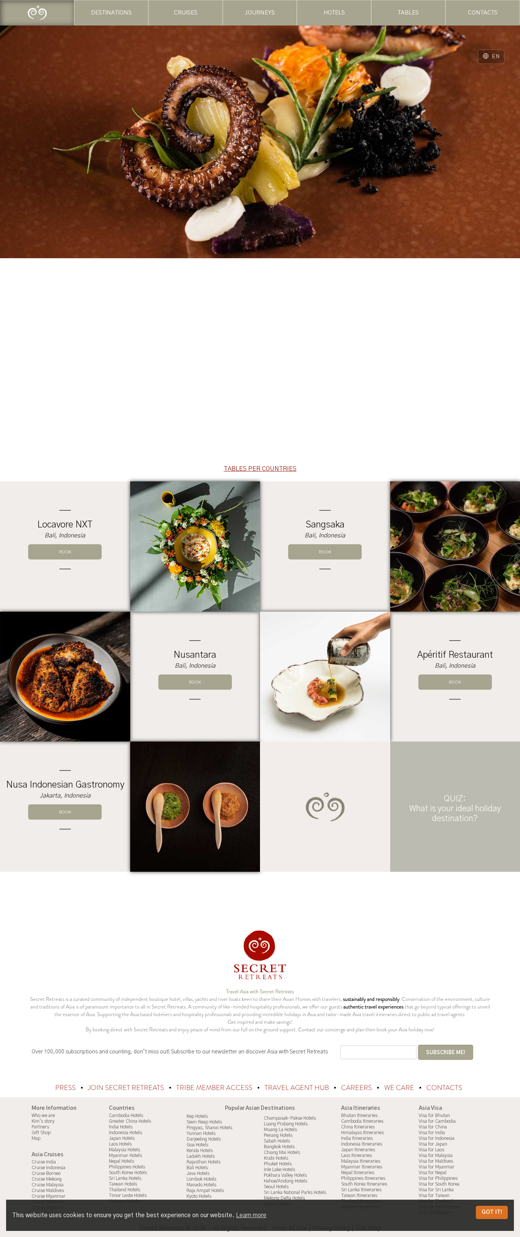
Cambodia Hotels (126, 1115)
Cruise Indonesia (48, 1167)
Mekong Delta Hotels (284, 1198)
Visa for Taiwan (434, 1195)
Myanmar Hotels (125, 1155)
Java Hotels (198, 1173)
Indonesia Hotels (125, 1132)
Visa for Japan (433, 1144)
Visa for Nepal (433, 1172)
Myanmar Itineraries (361, 1167)
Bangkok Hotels (279, 1146)
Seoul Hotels (276, 1186)
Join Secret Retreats (127, 1088)
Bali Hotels (197, 1167)
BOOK (65, 552)
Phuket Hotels (278, 1164)
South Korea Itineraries (364, 1184)
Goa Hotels (197, 1145)
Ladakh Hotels (201, 1156)
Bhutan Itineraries (359, 1115)
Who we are (43, 1115)
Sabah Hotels (277, 1141)
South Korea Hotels (128, 1172)
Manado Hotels (201, 1185)
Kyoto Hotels (199, 1196)
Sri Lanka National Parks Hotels (295, 1192)
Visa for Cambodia (437, 1121)
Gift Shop (41, 1132)
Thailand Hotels (124, 1189)
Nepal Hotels (121, 1161)
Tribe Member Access (215, 1088)
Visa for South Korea (439, 1184)
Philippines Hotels (127, 1167)
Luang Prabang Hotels (286, 1124)
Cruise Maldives (48, 1190)
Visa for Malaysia (436, 1155)
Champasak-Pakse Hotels (290, 1118)
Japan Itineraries (358, 1150)
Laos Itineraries (356, 1155)
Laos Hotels (120, 1144)
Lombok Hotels (201, 1179)
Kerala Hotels (200, 1150)
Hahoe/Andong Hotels (285, 1181)
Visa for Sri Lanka (436, 1189)
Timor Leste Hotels (128, 1195)
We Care (400, 1088)
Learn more (251, 1215)
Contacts (444, 1088)
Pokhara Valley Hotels (285, 1175)
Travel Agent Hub (297, 1088)
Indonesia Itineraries (361, 1144)
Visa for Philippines (438, 1178)
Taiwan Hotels (123, 1184)
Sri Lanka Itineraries (361, 1189)
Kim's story (43, 1121)
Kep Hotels (197, 1116)
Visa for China (433, 1127)
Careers (357, 1088)
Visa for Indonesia (437, 1138)
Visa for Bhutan (434, 1115)
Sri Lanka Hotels (125, 1178)
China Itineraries (358, 1127)
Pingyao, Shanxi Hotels (209, 1127)
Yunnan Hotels (201, 1133)
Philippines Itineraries (363, 1178)
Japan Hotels (122, 1138)
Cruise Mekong (47, 1179)
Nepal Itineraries (357, 1172)
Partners (40, 1127)
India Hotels (120, 1127)
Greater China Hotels (130, 1121)
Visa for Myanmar (437, 1167)
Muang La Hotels (280, 1129)
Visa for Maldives (436, 1161)
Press (66, 1088)
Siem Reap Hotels (204, 1122)
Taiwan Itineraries (359, 1195)
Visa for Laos (431, 1150)
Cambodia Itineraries (362, 1121)
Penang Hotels (278, 1135)
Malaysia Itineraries (360, 1161)
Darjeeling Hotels (204, 1139)
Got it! (492, 1212)
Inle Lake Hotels (279, 1169)
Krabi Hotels (276, 1158)
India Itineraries (357, 1138)
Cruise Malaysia (48, 1185)
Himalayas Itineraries (362, 1132)
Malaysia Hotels (124, 1150)
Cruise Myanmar (48, 1196)
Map (36, 1138)
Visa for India (432, 1132)
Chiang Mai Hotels (282, 1152)
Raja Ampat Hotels (205, 1190)
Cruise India (44, 1162)
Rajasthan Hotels (203, 1162)
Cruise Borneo (46, 1173)
